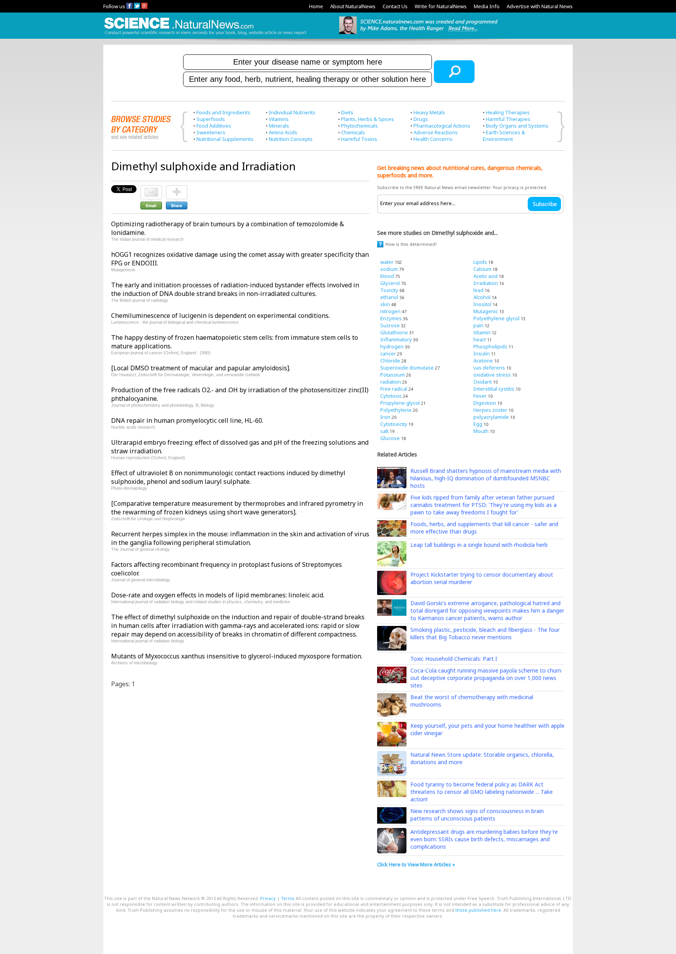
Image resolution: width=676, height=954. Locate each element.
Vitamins (279, 119)
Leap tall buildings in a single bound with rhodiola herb (479, 544)
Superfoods (210, 119)
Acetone (483, 360)
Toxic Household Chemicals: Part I (453, 658)
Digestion (484, 402)
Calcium (482, 268)
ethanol (389, 297)
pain (478, 325)
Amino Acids (283, 132)
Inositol (482, 304)
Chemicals (353, 132)
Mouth (481, 431)
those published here (478, 910)
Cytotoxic (391, 395)
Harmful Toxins (359, 138)
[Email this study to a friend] (151, 188)
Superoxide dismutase (407, 367)
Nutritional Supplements (225, 138)
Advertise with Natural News (540, 6)
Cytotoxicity (393, 423)
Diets (347, 112)
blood (387, 276)
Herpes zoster (490, 409)
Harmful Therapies (508, 119)
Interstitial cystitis (493, 388)
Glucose (390, 438)
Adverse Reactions (436, 132)
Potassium (392, 374)
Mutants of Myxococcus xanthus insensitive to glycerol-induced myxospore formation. (236, 656)
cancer (388, 353)
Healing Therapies (508, 112)
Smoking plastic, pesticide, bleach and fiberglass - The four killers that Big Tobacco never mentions (484, 633)
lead (478, 290)
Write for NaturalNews (441, 6)
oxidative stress (492, 374)
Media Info (487, 6)
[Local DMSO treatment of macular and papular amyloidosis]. (200, 368)
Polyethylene (396, 409)
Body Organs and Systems (517, 125)
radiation (390, 381)
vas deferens (489, 367)
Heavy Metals (429, 112)
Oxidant (482, 381)
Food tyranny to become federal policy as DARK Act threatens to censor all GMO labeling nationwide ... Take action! (481, 792)
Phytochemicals (359, 125)
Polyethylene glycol (496, 318)
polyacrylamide (491, 416)
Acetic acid (485, 276)
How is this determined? (411, 244)
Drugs (421, 119)
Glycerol (390, 283)
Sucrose (390, 325)
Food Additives (213, 125)
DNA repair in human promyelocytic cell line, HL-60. (187, 420)
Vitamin (482, 332)
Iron (385, 416)
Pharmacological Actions (442, 125)
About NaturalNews (353, 6)
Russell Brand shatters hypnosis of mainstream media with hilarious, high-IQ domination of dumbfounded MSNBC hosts (485, 478)
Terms (288, 898)
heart (479, 339)
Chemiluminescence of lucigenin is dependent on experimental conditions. (220, 315)
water (387, 261)
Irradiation (485, 283)
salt (384, 431)
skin (385, 304)
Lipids (480, 261)
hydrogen (392, 346)
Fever (480, 395)
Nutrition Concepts (291, 138)
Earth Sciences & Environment (504, 135)
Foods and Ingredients (223, 112)
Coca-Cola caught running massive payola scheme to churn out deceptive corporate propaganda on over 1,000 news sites (485, 678)
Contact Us (395, 6)
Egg (477, 423)
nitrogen (390, 311)
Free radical (393, 388)
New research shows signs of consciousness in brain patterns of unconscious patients (477, 814)
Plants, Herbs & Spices (367, 119)
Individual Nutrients (292, 112)
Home (316, 6)
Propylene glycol (400, 402)
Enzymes (391, 318)
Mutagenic (485, 311)
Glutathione (394, 332)
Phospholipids (490, 346)
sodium (389, 268)
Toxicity (389, 290)
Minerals (279, 125)
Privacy (268, 898)
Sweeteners (210, 132)
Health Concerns (433, 138)
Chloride (390, 360)
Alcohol (482, 297)
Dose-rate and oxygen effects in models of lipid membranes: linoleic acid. (217, 595)
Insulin (481, 353)
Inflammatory (396, 339)
